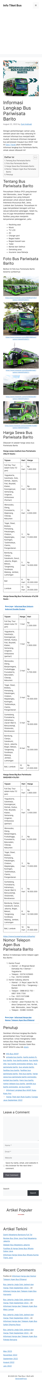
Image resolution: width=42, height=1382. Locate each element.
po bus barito (24, 1087)
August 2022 (8, 1362)
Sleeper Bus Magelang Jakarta (16, 1245)
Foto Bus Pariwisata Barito (17, 163)
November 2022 (10, 1355)
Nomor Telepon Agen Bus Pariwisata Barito (21, 170)
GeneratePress (21, 1379)
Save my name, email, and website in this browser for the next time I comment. (22, 1165)
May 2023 (7, 1351)
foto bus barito (25, 1074)
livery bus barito (26, 1080)
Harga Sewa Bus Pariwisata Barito (20, 166)
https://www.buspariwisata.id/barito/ (19, 936)
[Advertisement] (21, 33)
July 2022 (7, 1366)
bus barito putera (20, 1060)
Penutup (9, 174)
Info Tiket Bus (12, 5)
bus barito (7, 1060)
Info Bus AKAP (12, 1054)
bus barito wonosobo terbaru (20, 1064)
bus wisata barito (26, 1067)
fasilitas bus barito (11, 1070)
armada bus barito (14, 1057)
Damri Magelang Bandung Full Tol (17, 1235)
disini (26, 1047)
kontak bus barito (10, 1080)
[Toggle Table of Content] (34, 157)
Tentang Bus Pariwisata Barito (18, 160)
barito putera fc (30, 1057)
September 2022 (10, 1359)
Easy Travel (11, 145)
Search (6, 1189)
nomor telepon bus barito (14, 1084)
